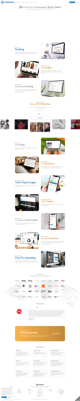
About (23, 2)
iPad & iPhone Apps (19, 392)
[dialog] (7, 393)
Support (34, 2)
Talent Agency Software (40, 391)
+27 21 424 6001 (62, 391)
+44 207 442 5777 (62, 392)
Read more (3, 395)
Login (77, 2)
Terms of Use (20, 399)
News (31, 2)
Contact (27, 2)
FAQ (50, 391)
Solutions (18, 2)
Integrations (40, 396)
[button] (37, 114)
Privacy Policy (17, 399)
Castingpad (19, 393)
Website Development (40, 392)
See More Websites (40, 110)
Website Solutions (19, 391)
